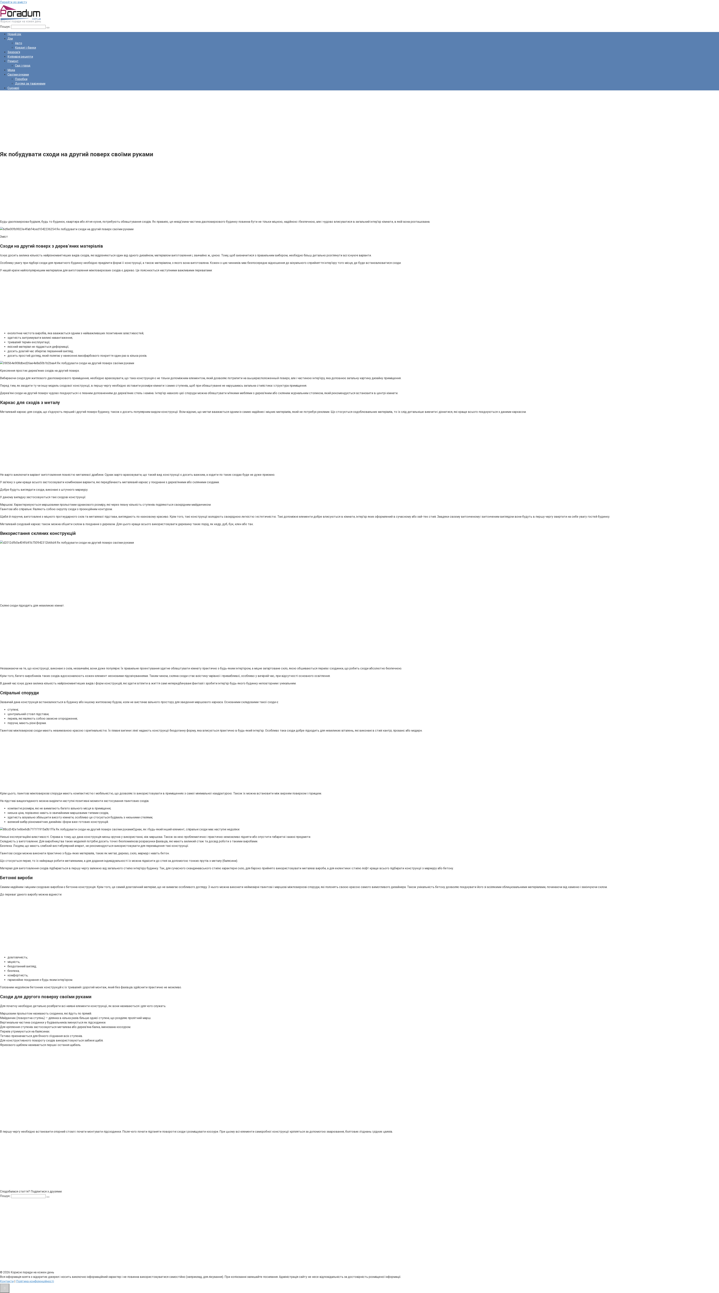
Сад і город (22, 65)
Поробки (21, 79)
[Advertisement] (112, 119)
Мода (11, 70)
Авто (18, 43)
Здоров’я (13, 52)
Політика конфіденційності (35, 1281)
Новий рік (14, 34)
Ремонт (13, 61)
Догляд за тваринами (30, 83)
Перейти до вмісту (13, 2)
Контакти (7, 1281)
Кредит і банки (25, 47)
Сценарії (13, 88)
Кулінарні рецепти (20, 56)
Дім (10, 38)
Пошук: (5, 26)
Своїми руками (18, 74)
